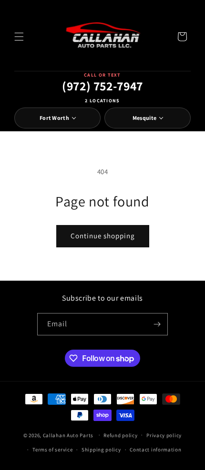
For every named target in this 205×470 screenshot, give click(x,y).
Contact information (155, 449)
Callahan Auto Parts (68, 434)
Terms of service (52, 449)
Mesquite (144, 117)
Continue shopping (103, 235)
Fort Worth (54, 117)
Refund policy (120, 435)
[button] (19, 36)
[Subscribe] (156, 324)
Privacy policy (164, 435)
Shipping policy (101, 449)
